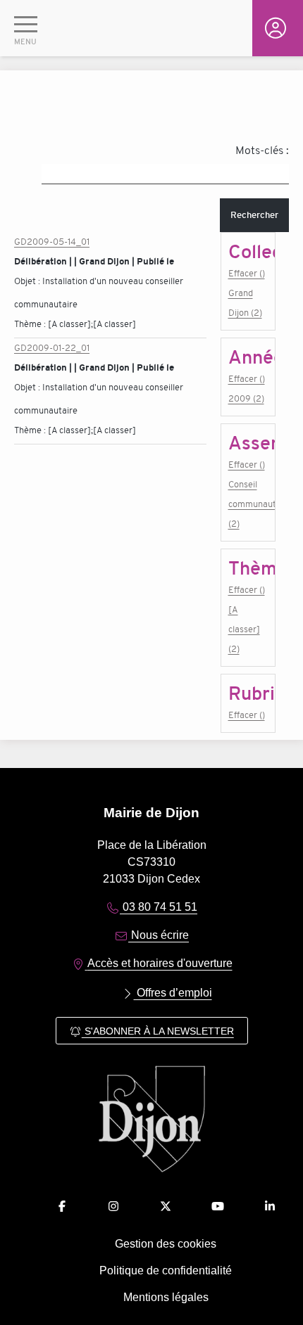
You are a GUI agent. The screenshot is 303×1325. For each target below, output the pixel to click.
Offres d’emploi (173, 993)
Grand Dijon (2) (245, 303)
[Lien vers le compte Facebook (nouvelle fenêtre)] (62, 1206)
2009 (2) (246, 398)
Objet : (28, 281)
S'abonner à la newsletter (158, 1031)
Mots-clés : (262, 150)
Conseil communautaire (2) (248, 504)
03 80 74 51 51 (158, 907)
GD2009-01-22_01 (51, 348)
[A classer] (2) (244, 629)
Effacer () (246, 273)
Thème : (31, 324)
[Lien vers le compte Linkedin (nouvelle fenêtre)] (270, 1206)
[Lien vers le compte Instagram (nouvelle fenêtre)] (113, 1206)
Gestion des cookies (165, 1244)
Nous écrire (158, 935)
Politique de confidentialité (165, 1270)
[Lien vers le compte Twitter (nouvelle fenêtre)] (166, 1206)
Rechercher (254, 215)
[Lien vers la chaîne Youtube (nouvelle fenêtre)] (218, 1206)
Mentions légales (166, 1297)
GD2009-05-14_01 (51, 242)
